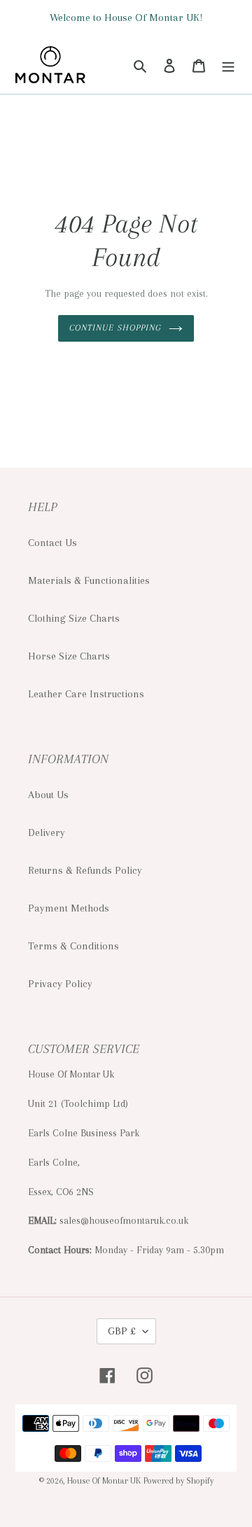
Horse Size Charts (69, 656)
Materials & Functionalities (89, 580)
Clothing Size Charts (74, 618)
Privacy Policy (60, 983)
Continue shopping (115, 328)
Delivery (46, 832)
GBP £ (122, 1331)
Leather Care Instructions (86, 694)
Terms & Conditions (73, 946)
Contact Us (52, 542)
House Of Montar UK (104, 1481)
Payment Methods (68, 908)
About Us (48, 794)
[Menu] (228, 64)
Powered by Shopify (179, 1481)
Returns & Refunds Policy (85, 870)
